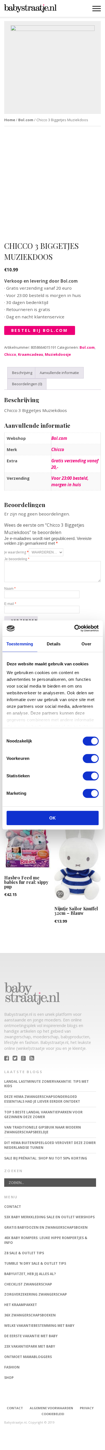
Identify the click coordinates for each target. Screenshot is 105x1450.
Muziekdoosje (58, 354)
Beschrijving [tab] (22, 372)
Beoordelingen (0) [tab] (27, 383)
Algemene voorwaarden (51, 1408)
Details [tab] (53, 643)
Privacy (87, 1408)
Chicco (10, 354)
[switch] (91, 758)
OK (52, 818)
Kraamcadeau (30, 354)
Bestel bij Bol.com (39, 330)
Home (9, 119)
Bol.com (25, 119)
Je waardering (16, 552)
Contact (15, 1408)
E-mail (10, 604)
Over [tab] (86, 643)
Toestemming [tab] (19, 643)
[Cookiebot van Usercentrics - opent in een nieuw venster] (75, 628)
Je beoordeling (16, 559)
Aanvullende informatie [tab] (59, 372)
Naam (10, 589)
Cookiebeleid (52, 1414)
